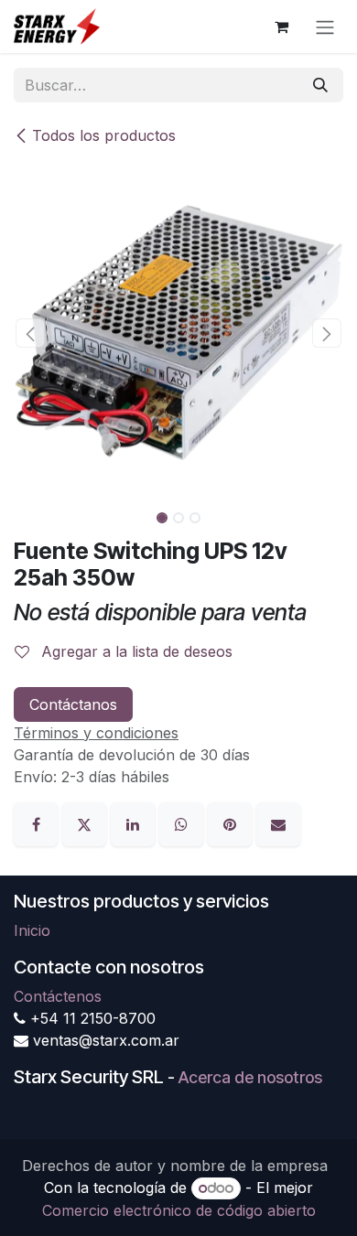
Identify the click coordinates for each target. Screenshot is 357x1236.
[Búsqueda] (320, 85)
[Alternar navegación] (325, 26)
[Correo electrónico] (278, 822)
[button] (30, 333)
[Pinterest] (232, 822)
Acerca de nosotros (250, 1077)
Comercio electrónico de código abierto (179, 1210)
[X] (86, 822)
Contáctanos (73, 704)
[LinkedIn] (135, 822)
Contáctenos (58, 996)
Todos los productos (104, 135)
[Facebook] (38, 822)
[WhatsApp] (183, 822)
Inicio (32, 930)
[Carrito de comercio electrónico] (281, 26)
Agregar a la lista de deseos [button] (135, 651)
